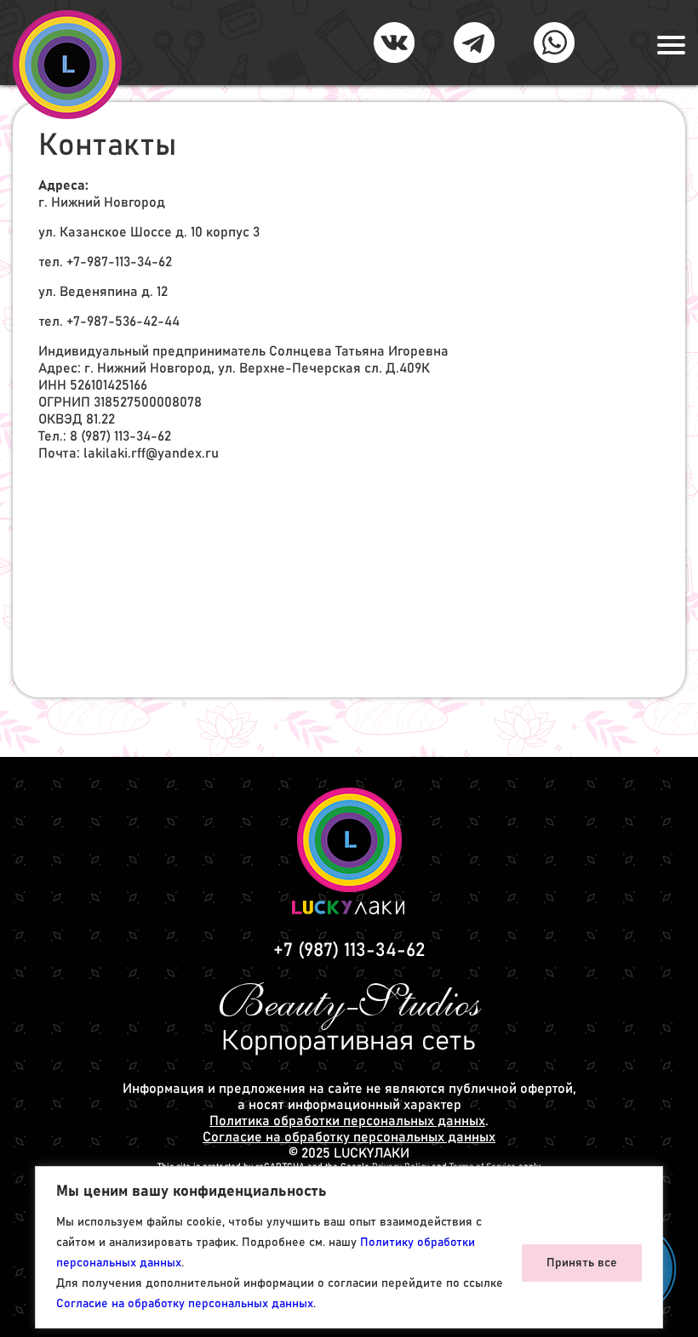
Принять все (581, 1263)
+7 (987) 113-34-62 (349, 951)
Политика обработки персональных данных (347, 1121)
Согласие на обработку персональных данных (184, 1304)
